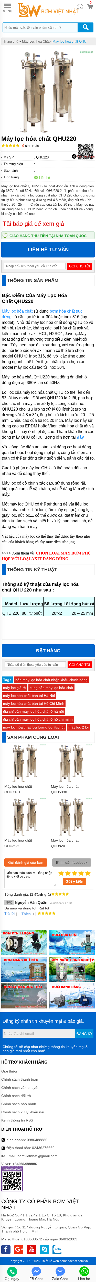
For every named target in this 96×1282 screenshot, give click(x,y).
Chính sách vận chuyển (20, 1088)
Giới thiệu (9, 1071)
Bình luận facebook (71, 862)
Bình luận (30, 146)
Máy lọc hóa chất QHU (69, 41)
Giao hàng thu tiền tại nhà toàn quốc (48, 236)
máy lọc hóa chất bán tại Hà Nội (29, 696)
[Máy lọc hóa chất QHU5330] (71, 781)
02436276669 (43, 1148)
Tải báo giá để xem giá (33, 223)
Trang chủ (10, 41)
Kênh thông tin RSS (17, 1120)
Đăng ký (84, 1034)
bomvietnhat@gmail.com (37, 1156)
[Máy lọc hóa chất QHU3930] (25, 835)
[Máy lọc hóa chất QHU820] (71, 835)
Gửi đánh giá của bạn (25, 862)
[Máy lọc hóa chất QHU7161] (25, 781)
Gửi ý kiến (74, 881)
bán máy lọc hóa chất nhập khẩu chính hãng (51, 680)
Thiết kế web (50, 1261)
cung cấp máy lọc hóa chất (51, 688)
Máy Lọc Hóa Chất (36, 41)
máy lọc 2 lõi (78, 727)
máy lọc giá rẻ (14, 688)
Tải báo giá (86, 156)
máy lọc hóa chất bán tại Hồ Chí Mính (33, 703)
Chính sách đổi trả (16, 1096)
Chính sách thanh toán (19, 1079)
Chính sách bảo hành (18, 1104)
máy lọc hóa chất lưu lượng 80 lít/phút (34, 727)
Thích (26, 914)
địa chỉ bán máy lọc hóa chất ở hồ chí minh (38, 719)
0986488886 (37, 1140)
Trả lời (9, 913)
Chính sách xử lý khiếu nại (22, 1112)
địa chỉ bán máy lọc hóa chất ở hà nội (33, 711)
